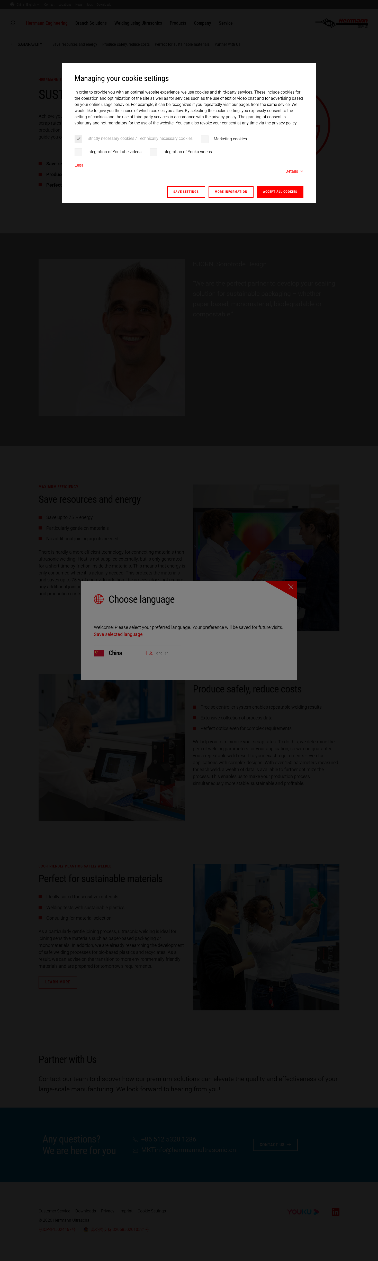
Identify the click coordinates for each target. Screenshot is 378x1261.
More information (231, 192)
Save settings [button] (186, 192)
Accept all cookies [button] (280, 192)
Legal (80, 165)
